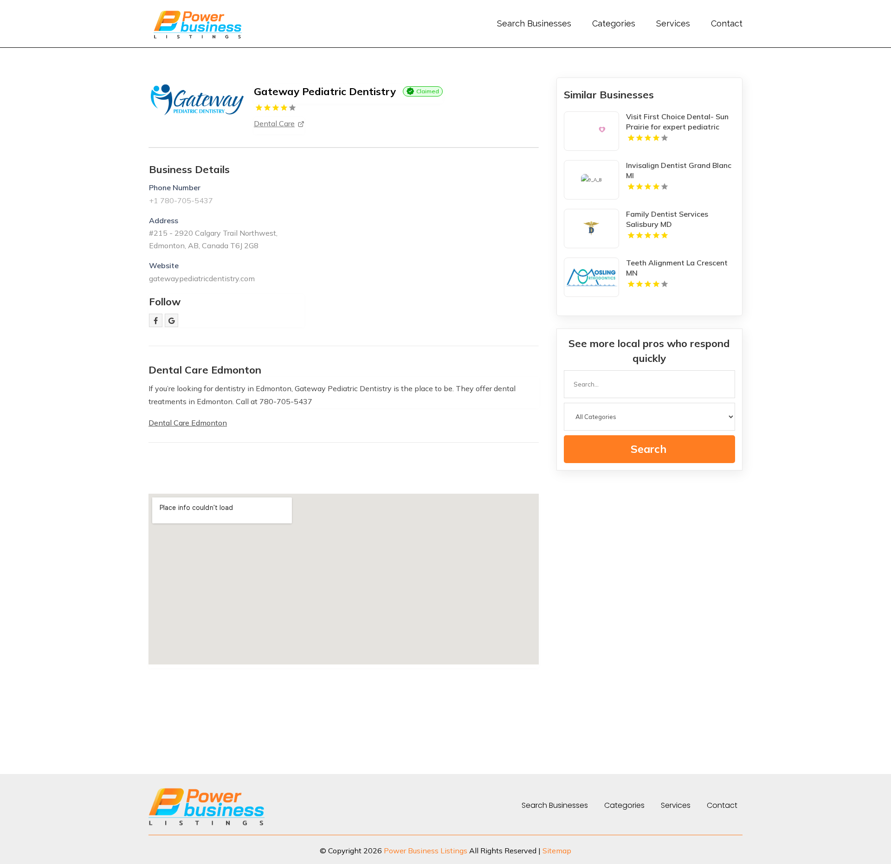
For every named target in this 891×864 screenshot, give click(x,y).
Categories (613, 23)
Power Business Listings (425, 850)
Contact (726, 23)
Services (673, 23)
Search (648, 449)
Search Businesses (534, 23)
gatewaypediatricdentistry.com (202, 278)
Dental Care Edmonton (187, 422)
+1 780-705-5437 (181, 200)
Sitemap (556, 850)
